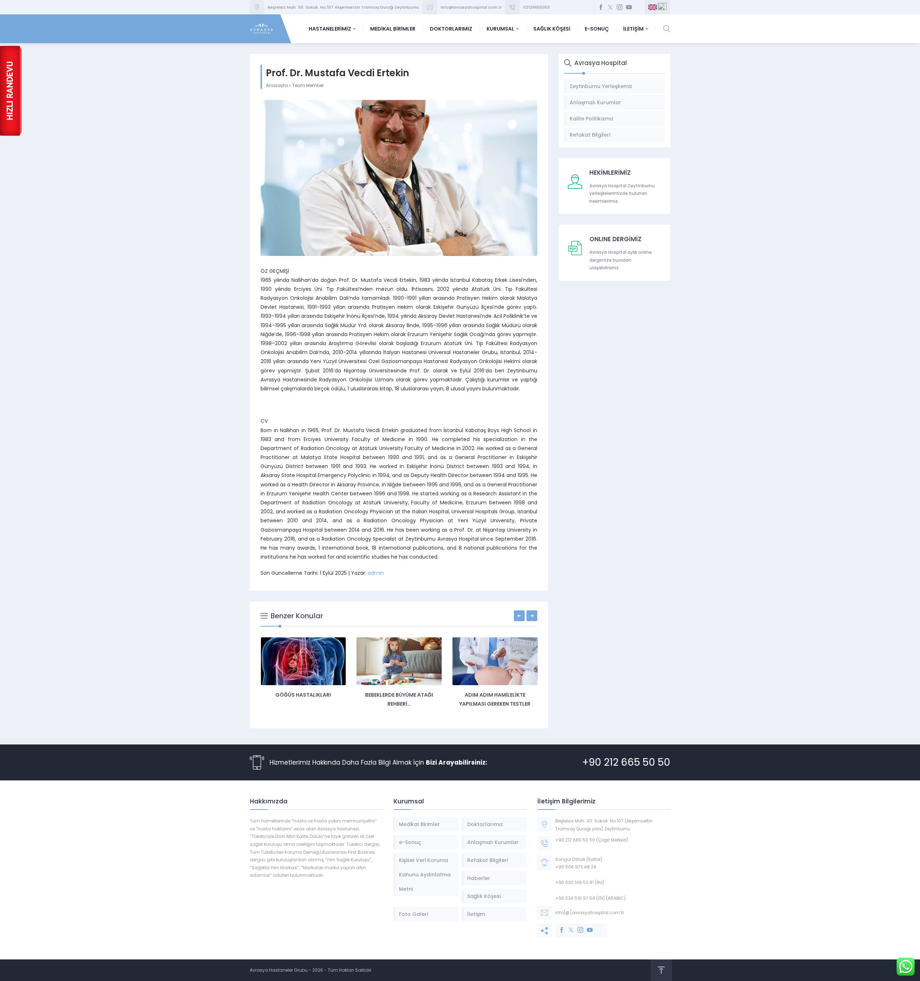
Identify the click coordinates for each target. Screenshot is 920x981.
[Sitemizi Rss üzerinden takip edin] (638, 7)
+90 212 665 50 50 (626, 762)
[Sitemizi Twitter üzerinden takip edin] (610, 7)
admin (376, 573)
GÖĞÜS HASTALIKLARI (303, 694)
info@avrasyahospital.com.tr (471, 7)
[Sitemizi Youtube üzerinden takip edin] (629, 7)
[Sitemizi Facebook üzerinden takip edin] (601, 7)
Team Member (308, 85)
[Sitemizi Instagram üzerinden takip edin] (619, 7)
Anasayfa (277, 85)
